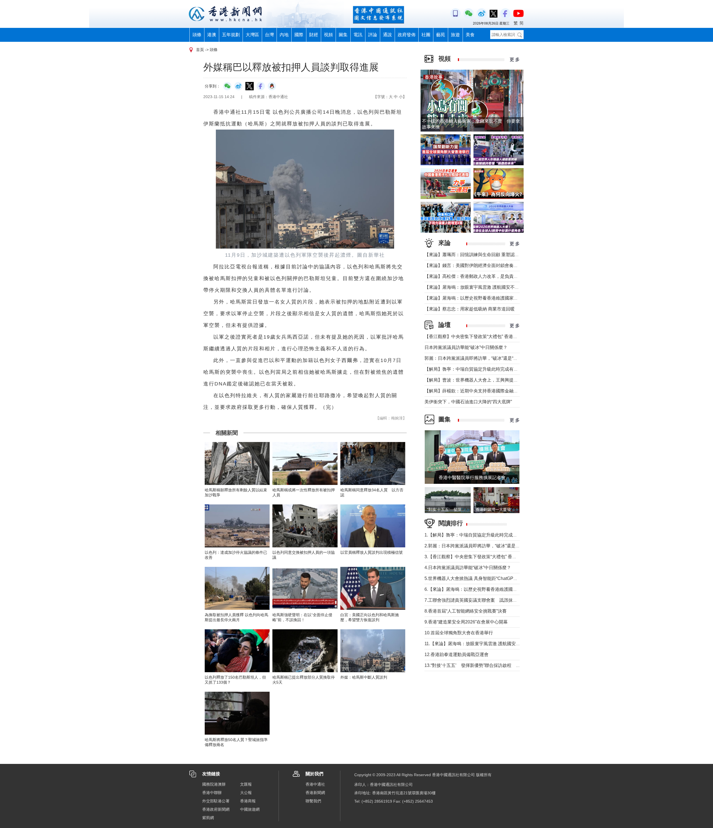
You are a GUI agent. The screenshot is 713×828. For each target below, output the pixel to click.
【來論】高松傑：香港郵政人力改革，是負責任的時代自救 (482, 276)
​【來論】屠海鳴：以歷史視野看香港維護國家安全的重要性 (482, 298)
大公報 (246, 792)
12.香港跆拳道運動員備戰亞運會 (456, 654)
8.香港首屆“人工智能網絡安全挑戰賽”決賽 (465, 611)
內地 (284, 34)
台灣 (269, 34)
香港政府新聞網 (215, 809)
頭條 (196, 34)
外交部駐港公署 (215, 801)
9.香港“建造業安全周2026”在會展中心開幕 (466, 622)
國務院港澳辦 (214, 784)
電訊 (357, 34)
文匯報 (246, 784)
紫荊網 (208, 817)
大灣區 (252, 34)
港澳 (211, 34)
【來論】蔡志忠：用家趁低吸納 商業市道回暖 (469, 309)
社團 (425, 34)
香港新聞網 (315, 792)
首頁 (200, 49)
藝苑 (440, 34)
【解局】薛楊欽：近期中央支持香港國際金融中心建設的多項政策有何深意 (498, 390)
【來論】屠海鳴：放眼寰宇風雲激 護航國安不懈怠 (474, 287)
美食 (470, 34)
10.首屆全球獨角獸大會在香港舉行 (458, 632)
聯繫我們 (313, 801)
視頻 (328, 34)
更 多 (515, 59)
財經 (313, 34)
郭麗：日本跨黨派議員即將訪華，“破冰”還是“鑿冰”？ (476, 358)
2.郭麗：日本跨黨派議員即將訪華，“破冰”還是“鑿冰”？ (478, 545)
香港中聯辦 (212, 792)
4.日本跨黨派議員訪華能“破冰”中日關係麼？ (467, 567)
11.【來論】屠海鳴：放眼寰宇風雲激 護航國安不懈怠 (476, 643)
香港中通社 (315, 784)
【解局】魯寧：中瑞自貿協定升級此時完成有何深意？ (477, 369)
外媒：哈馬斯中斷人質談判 (363, 677)
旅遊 (455, 34)
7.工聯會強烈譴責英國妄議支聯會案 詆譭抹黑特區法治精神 (484, 600)
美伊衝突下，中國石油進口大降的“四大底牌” (468, 401)
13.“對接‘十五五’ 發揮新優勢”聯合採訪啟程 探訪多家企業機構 (487, 665)
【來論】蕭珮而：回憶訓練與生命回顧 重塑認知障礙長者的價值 (487, 254)
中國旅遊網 (250, 809)
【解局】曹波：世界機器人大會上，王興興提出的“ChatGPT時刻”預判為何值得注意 (506, 380)
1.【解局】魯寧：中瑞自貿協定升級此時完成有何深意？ (479, 535)
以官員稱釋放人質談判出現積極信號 (371, 552)
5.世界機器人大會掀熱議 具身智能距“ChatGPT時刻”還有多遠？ (486, 578)
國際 (298, 34)
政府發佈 (407, 34)
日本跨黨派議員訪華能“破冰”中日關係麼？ (465, 347)
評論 (372, 34)
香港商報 (248, 801)
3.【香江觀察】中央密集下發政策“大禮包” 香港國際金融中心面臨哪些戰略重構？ (503, 556)
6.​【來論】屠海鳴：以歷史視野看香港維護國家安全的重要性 (484, 589)
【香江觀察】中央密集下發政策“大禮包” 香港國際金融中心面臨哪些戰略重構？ (502, 336)
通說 (387, 34)
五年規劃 (231, 34)
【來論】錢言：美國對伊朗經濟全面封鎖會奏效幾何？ (477, 265)
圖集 (343, 34)
